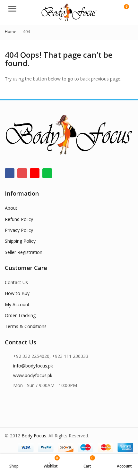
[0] (122, 9)
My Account (17, 304)
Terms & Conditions (26, 326)
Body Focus (34, 436)
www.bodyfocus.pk (32, 375)
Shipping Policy (20, 241)
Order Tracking (20, 315)
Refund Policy (19, 219)
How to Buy (17, 293)
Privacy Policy (19, 230)
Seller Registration (23, 252)
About (11, 208)
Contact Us (16, 282)
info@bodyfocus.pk (33, 366)
